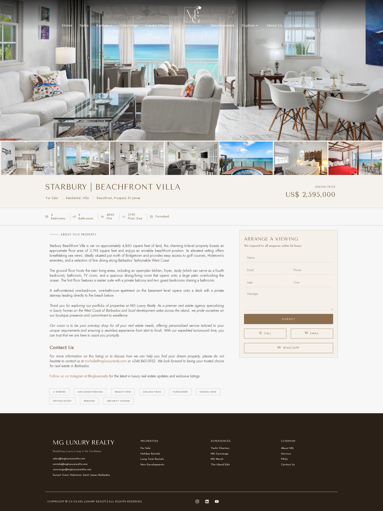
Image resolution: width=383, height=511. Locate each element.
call (267, 333)
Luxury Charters (158, 25)
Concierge (129, 25)
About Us (274, 25)
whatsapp (291, 348)
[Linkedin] (207, 501)
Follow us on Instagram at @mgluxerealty (79, 376)
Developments (222, 25)
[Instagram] (197, 501)
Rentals (102, 25)
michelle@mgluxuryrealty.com (106, 361)
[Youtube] (216, 501)
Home (67, 25)
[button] (5, 158)
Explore (248, 25)
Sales (84, 25)
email (314, 333)
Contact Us (299, 25)
